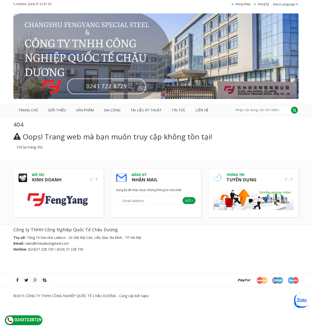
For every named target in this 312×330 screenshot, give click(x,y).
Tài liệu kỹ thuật (146, 110)
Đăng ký (263, 4)
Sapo (145, 295)
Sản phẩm (85, 110)
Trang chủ (28, 110)
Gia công (112, 110)
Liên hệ (201, 110)
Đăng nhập (243, 4)
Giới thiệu (57, 110)
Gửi (188, 200)
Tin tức (178, 110)
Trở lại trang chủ (30, 147)
